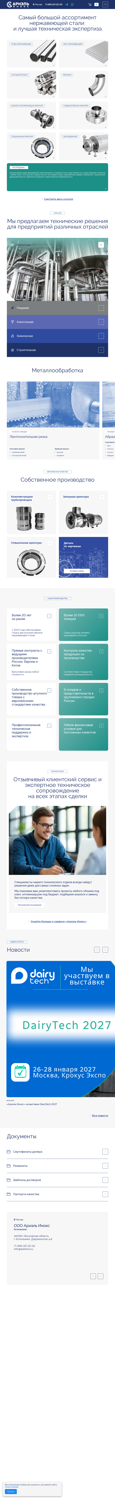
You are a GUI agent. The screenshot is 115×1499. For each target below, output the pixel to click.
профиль (60, 455)
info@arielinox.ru (23, 1249)
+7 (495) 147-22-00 (53, 4)
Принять (11, 1491)
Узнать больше (11, 1487)
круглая (60, 452)
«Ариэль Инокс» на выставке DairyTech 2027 (31, 1104)
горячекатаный (18, 452)
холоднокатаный (19, 455)
